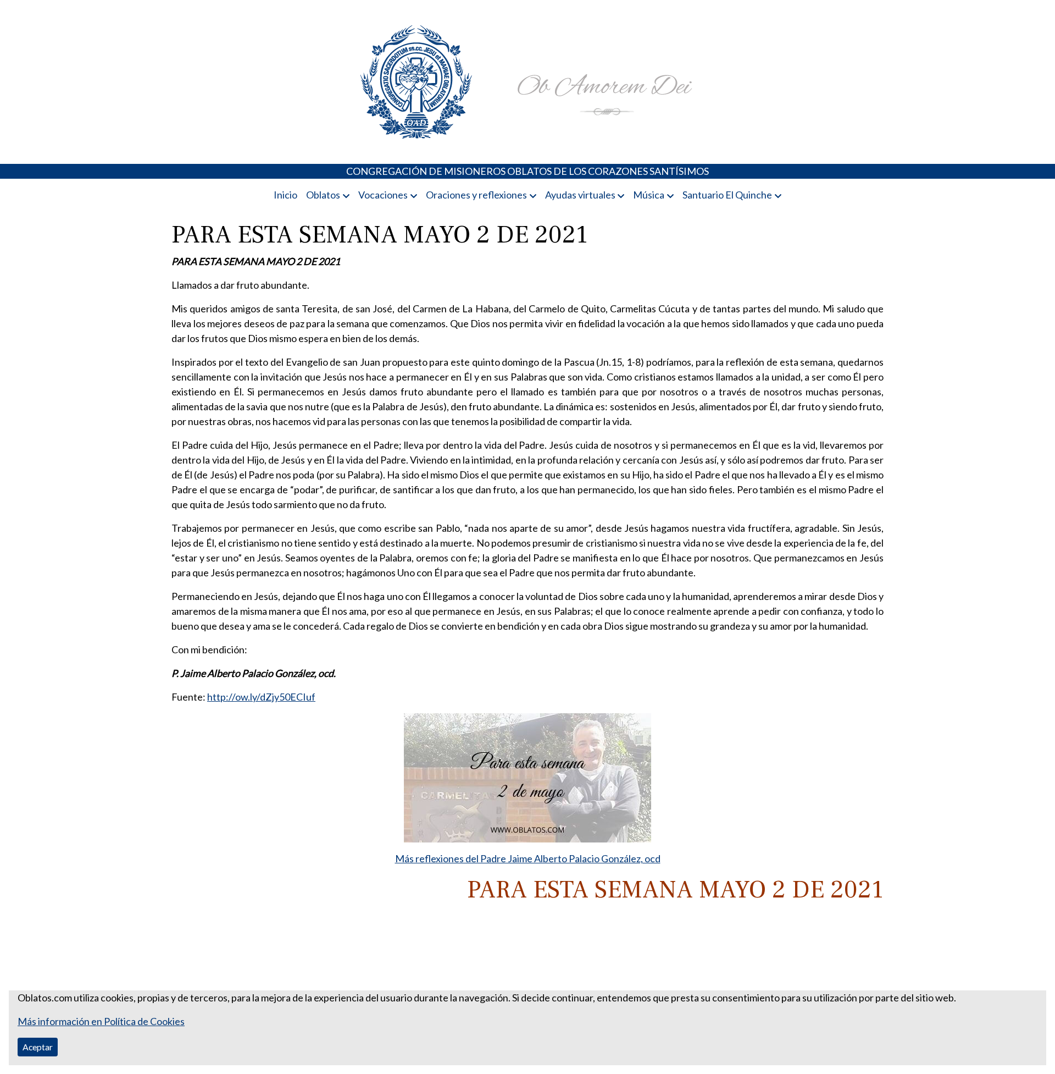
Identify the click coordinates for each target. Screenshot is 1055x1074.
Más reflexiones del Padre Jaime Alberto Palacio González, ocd (527, 858)
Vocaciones (383, 195)
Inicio (285, 195)
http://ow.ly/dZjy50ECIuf (261, 697)
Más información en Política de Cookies (101, 1021)
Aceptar (38, 1047)
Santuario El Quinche (727, 195)
